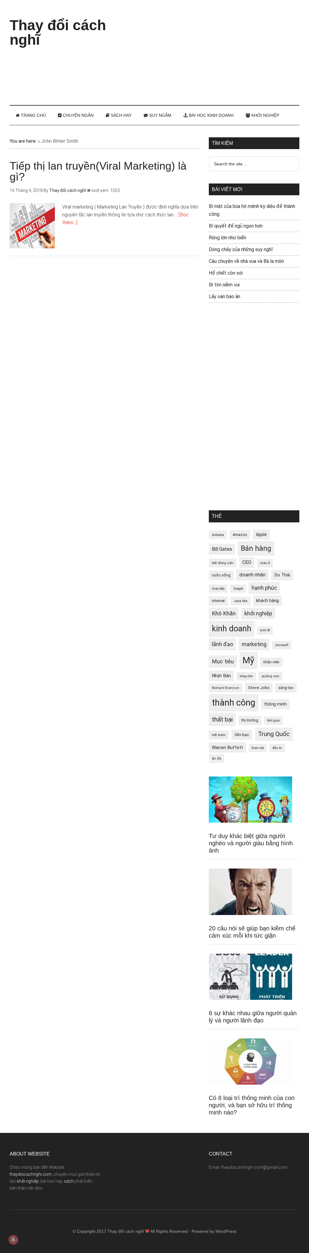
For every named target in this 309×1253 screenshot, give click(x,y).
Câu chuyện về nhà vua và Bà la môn (246, 261)
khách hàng (267, 600)
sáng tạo (286, 687)
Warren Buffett (227, 747)
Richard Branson (225, 688)
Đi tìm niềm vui (224, 285)
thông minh (275, 704)
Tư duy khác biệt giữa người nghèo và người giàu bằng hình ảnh (251, 843)
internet (218, 600)
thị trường (249, 720)
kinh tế (265, 630)
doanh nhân (252, 575)
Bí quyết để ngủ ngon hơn (236, 226)
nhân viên (271, 662)
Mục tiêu (223, 661)
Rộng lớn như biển (227, 238)
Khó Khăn (224, 613)
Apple (261, 534)
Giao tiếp (218, 589)
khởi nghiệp (258, 614)
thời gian (273, 720)
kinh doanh (231, 628)
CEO (246, 562)
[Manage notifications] (13, 1240)
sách (69, 1181)
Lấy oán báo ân (224, 296)
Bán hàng (256, 548)
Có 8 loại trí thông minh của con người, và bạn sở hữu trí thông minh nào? (252, 1105)
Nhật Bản (221, 675)
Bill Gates (222, 549)
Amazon (240, 534)
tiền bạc (241, 734)
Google (238, 589)
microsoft (281, 645)
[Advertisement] (218, 51)
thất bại (222, 719)
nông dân (246, 676)
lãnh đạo (222, 644)
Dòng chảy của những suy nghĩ (241, 249)
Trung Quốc (274, 734)
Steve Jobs (258, 687)
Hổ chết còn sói (226, 273)
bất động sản (223, 563)
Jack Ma (240, 601)
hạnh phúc (264, 588)
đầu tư (277, 748)
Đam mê (258, 748)
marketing (254, 644)
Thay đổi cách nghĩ (58, 32)
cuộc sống (221, 575)
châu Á (265, 563)
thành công (233, 702)
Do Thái (282, 575)
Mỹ (248, 660)
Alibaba (218, 535)
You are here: (23, 141)
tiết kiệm (219, 735)
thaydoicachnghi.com (31, 1174)
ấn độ (216, 758)
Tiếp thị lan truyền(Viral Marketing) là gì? (98, 171)
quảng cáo (270, 676)
